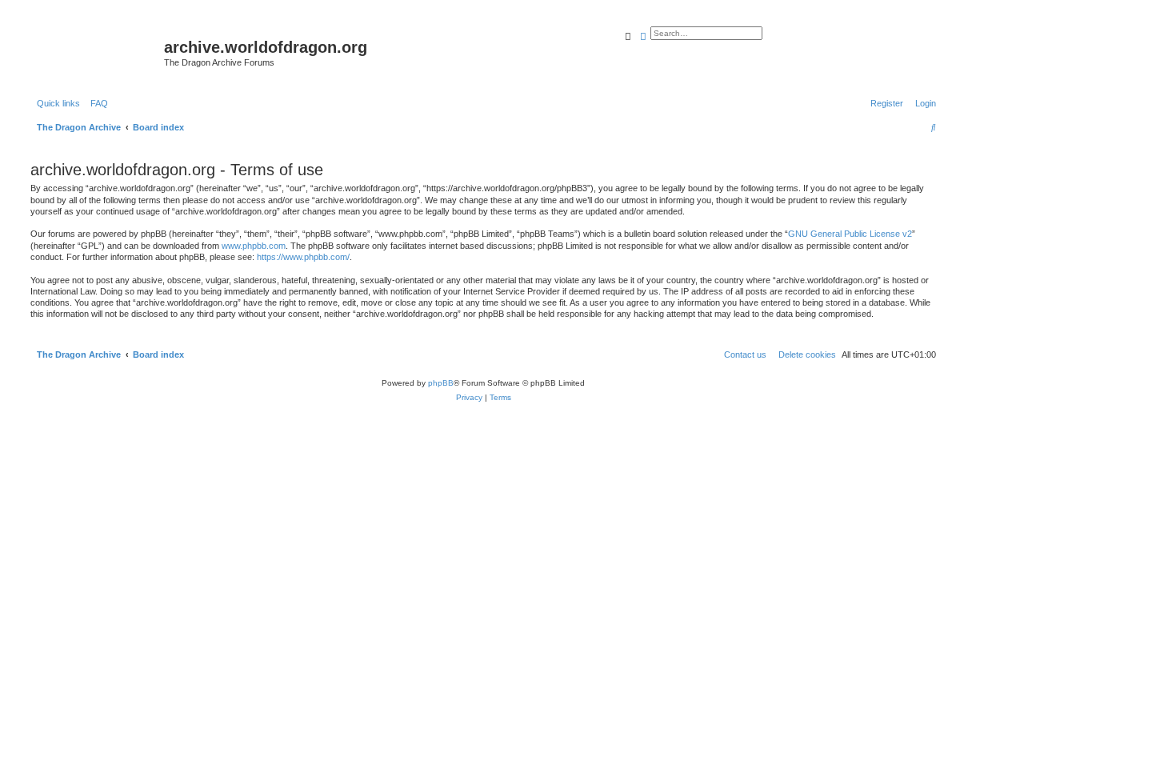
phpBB (441, 382)
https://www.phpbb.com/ (303, 257)
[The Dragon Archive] (95, 52)
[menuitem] (96, 103)
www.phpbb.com (254, 245)
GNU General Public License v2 (850, 233)
